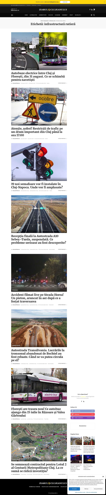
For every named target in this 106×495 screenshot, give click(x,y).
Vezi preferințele (98, 489)
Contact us (83, 396)
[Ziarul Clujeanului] (53, 10)
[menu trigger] (13, 15)
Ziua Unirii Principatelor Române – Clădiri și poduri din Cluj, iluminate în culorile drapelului (76, 468)
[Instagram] (83, 417)
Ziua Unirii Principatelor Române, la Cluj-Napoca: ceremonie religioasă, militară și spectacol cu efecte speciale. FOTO (89, 449)
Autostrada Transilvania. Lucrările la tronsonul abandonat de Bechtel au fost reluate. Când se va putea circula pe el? (37, 355)
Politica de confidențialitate (91, 492)
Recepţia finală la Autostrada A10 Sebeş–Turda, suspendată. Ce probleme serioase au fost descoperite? (38, 239)
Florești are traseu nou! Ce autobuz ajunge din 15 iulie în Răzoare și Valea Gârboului (38, 412)
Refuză (86, 489)
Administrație (16, 231)
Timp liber (15, 404)
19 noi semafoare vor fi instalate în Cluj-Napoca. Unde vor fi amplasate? (37, 185)
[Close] (104, 2)
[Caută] (94, 15)
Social (14, 68)
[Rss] (92, 9)
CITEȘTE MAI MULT (62, 83)
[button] (103, 476)
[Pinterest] (83, 414)
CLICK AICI (65, 2)
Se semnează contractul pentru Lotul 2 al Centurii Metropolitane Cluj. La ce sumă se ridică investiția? (38, 468)
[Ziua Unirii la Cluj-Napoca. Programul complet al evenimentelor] (89, 459)
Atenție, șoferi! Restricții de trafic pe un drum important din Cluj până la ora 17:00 (37, 132)
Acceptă (74, 489)
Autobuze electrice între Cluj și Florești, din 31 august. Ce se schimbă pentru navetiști (38, 76)
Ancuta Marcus (16, 83)
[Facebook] (90, 9)
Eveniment (15, 290)
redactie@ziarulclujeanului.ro (19, 5)
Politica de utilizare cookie (80, 492)
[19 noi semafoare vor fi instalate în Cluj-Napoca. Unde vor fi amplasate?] (39, 162)
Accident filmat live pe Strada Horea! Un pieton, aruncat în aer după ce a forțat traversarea (37, 298)
